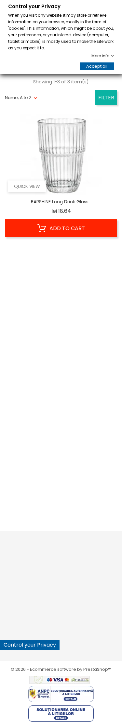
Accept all (96, 66)
